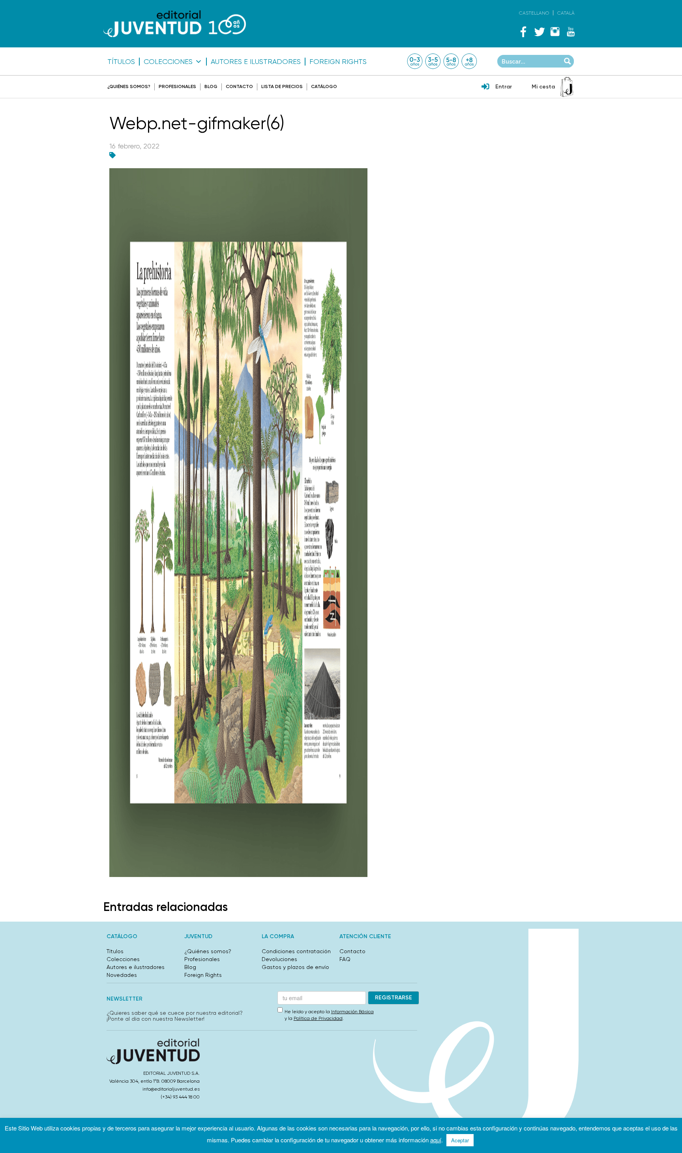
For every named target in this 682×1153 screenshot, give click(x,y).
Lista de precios (282, 86)
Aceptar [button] (460, 1140)
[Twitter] (539, 31)
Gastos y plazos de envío (295, 967)
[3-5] (433, 61)
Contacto (239, 86)
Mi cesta (543, 86)
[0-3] (415, 61)
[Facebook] (523, 31)
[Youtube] (571, 31)
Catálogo (324, 86)
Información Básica (352, 1011)
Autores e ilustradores (256, 62)
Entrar (503, 86)
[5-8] (451, 61)
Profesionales (177, 86)
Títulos (121, 62)
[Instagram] (555, 31)
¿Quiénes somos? (128, 86)
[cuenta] (485, 87)
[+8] (469, 61)
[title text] (174, 24)
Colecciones (168, 62)
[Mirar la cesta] (567, 87)
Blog (210, 86)
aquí (435, 1140)
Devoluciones (279, 959)
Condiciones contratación (296, 951)
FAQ (344, 959)
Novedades (122, 975)
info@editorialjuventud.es (171, 1089)
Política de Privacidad (318, 1018)
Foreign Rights (338, 62)
